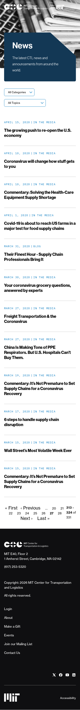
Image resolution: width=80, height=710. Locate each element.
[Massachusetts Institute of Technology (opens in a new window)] (60, 7)
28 (60, 513)
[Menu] (73, 6)
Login (8, 609)
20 (54, 508)
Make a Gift (12, 626)
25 (35, 513)
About (8, 618)
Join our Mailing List (18, 644)
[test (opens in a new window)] (54, 675)
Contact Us (12, 653)
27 (52, 513)
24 (27, 513)
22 (11, 513)
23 (19, 513)
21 (62, 508)
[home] (26, 7)
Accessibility (68, 698)
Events (9, 635)
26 (43, 513)
